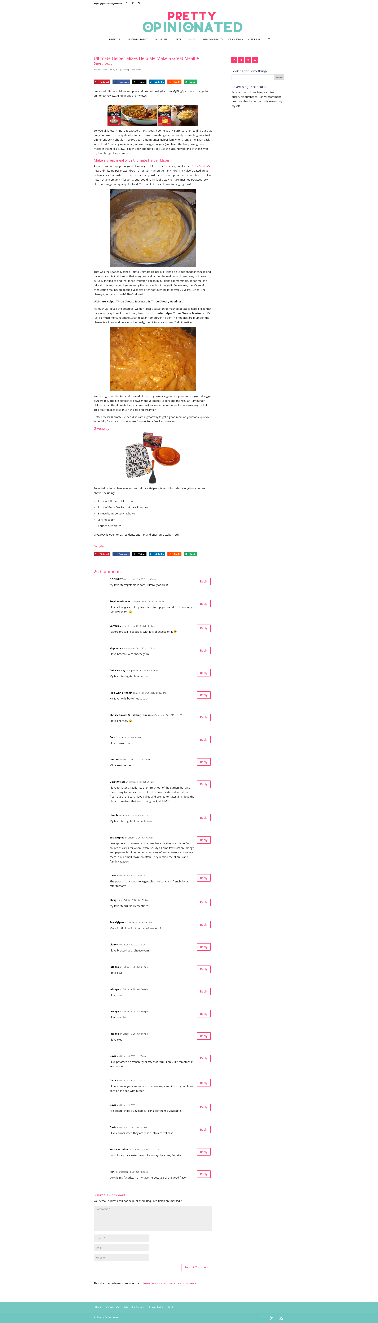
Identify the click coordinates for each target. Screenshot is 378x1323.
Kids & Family (235, 40)
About (98, 1307)
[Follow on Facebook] (234, 60)
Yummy (190, 40)
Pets (178, 40)
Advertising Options (134, 1307)
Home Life (161, 40)
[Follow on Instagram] (248, 60)
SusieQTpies (117, 837)
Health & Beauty (213, 40)
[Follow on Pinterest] (241, 60)
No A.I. (171, 1307)
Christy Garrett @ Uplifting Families (130, 715)
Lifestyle (114, 40)
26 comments (135, 69)
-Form (103, 546)
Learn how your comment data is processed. (170, 1283)
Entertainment (137, 40)
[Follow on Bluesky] (255, 60)
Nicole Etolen (101, 69)
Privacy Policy (156, 1307)
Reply (203, 581)
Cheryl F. (115, 900)
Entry (97, 546)
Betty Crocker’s (201, 166)
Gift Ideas (254, 40)
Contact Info (112, 1307)
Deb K (113, 1080)
